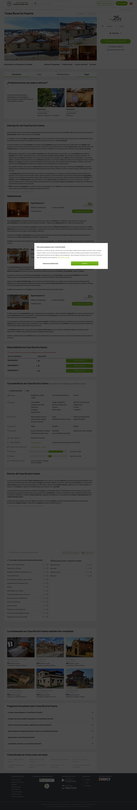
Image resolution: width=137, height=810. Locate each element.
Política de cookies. (63, 257)
